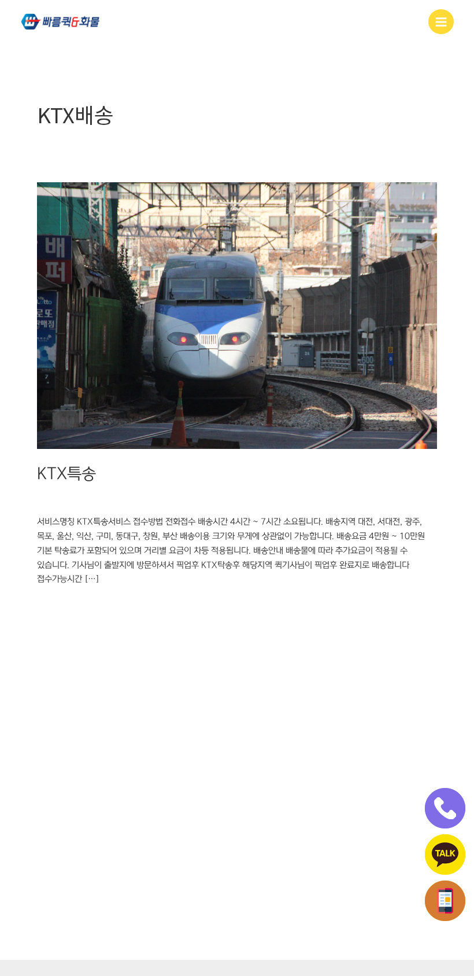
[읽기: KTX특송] (237, 315)
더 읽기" (51, 605)
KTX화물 (269, 498)
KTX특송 (66, 474)
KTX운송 (88, 498)
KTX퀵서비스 (132, 498)
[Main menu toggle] (441, 22)
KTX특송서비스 (222, 498)
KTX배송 (52, 498)
